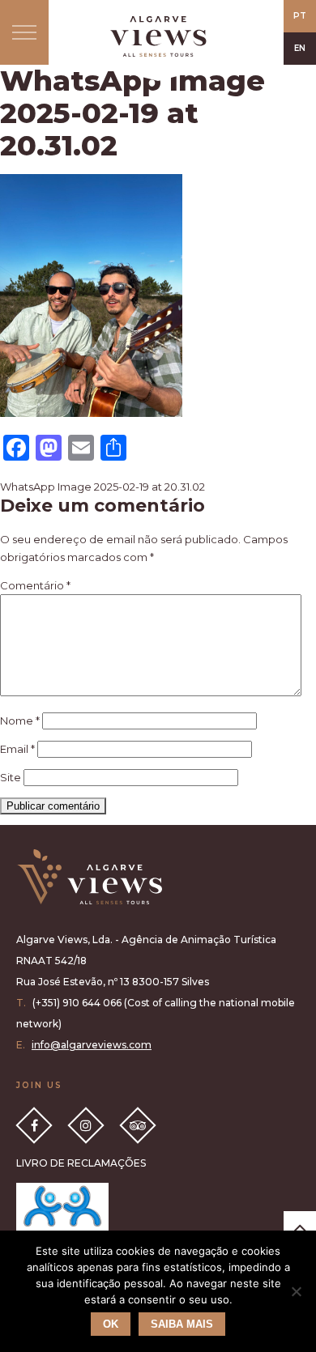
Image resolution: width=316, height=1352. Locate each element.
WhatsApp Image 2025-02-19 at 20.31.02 (102, 486)
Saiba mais (182, 1324)
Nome (20, 720)
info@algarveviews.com (92, 1045)
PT (299, 16)
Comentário (35, 585)
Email (17, 748)
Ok (110, 1324)
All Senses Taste (158, 36)
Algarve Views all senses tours (89, 877)
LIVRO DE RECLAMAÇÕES (81, 1163)
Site (10, 777)
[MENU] (24, 32)
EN (299, 48)
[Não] (296, 1291)
